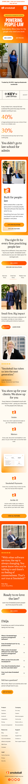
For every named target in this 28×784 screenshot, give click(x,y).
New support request (20, 741)
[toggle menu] (25, 8)
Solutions (3, 713)
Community (18, 719)
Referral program (19, 716)
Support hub (18, 735)
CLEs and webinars (6, 738)
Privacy (3, 758)
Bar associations (19, 725)
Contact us (18, 738)
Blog (2, 732)
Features (3, 710)
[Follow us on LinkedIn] (12, 779)
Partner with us (19, 722)
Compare (3, 747)
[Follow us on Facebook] (18, 779)
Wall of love (4, 744)
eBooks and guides (6, 741)
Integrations (4, 719)
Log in (16, 732)
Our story (17, 710)
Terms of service (5, 755)
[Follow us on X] (9, 779)
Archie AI (3, 716)
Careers (17, 713)
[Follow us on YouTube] (15, 779)
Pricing (3, 722)
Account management (6, 725)
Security (3, 761)
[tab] (4, 276)
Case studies (4, 735)
